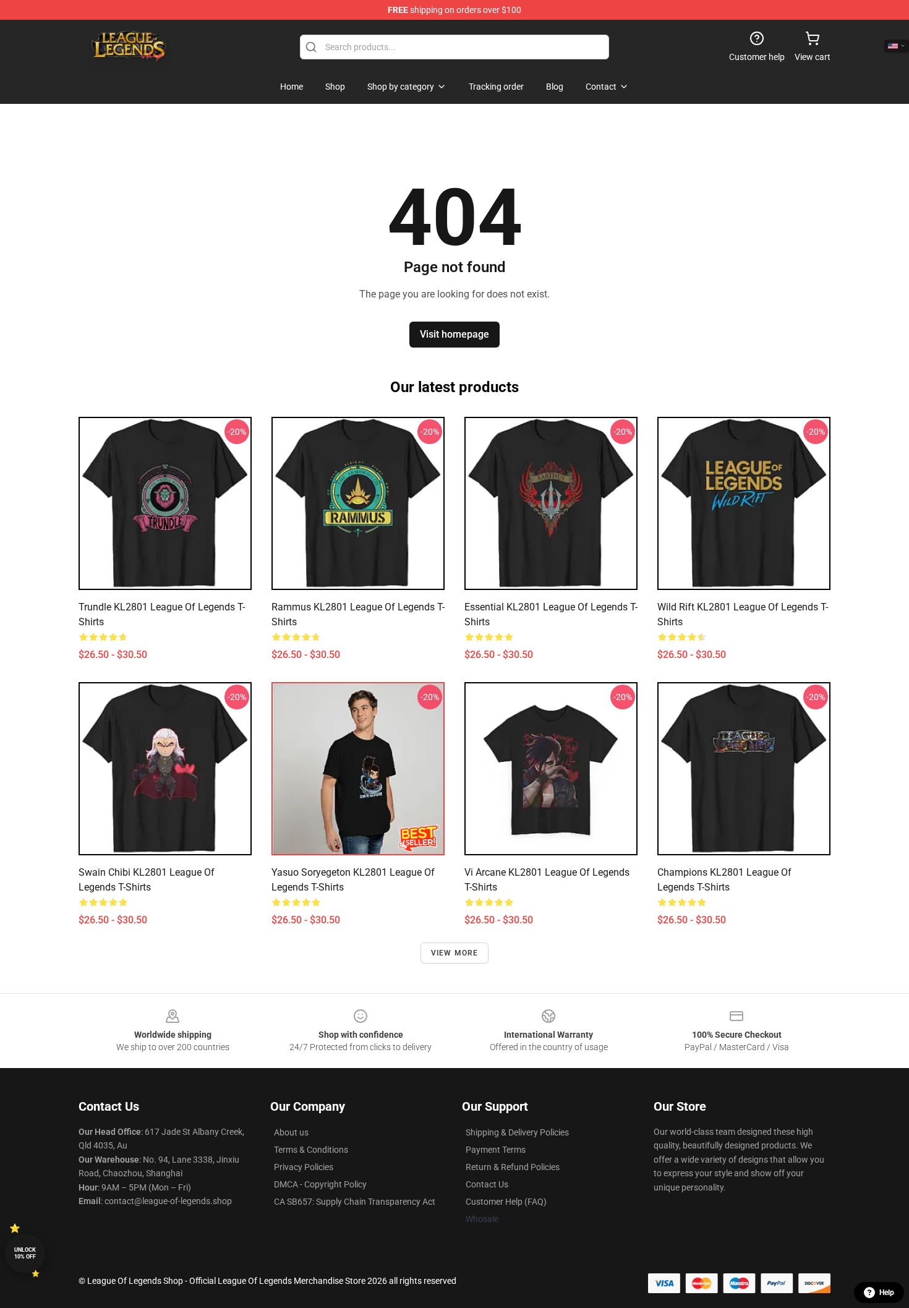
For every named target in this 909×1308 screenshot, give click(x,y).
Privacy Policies (303, 1167)
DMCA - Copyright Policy (320, 1184)
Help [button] (886, 1292)
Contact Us (487, 1184)
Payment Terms (496, 1150)
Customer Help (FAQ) (506, 1202)
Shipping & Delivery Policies (517, 1132)
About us (291, 1132)
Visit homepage (454, 334)
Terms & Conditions (311, 1150)
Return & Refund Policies (513, 1167)
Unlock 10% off (25, 1253)
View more (455, 953)
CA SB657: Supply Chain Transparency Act (354, 1202)
